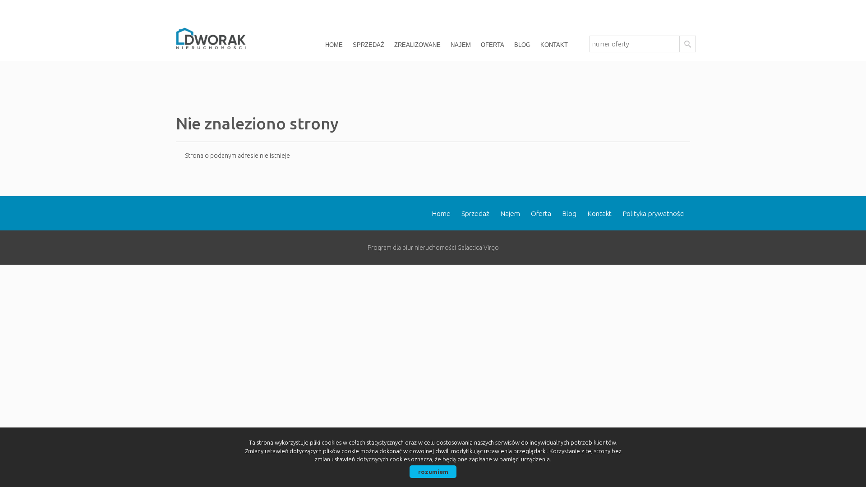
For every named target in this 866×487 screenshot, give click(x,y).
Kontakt (554, 44)
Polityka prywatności (653, 213)
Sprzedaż (368, 44)
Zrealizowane (417, 44)
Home (334, 44)
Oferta (492, 44)
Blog (522, 44)
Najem (461, 44)
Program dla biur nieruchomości (412, 247)
